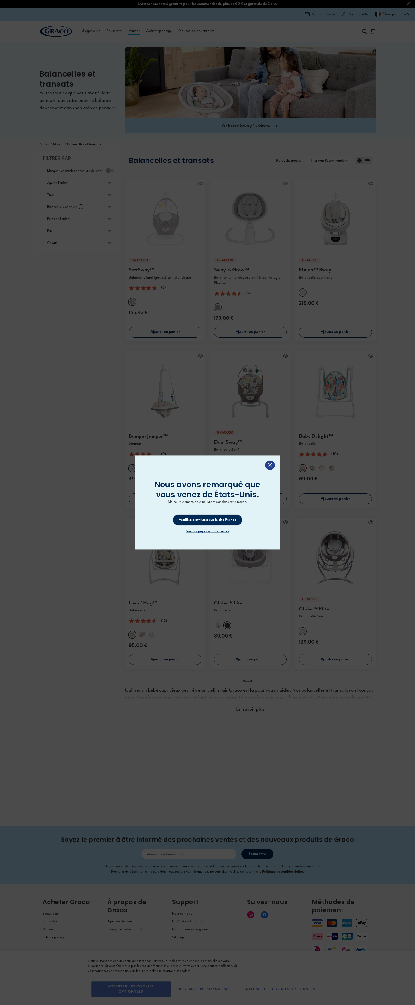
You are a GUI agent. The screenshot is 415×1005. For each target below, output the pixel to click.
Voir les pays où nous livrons (207, 531)
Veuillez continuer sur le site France (207, 520)
